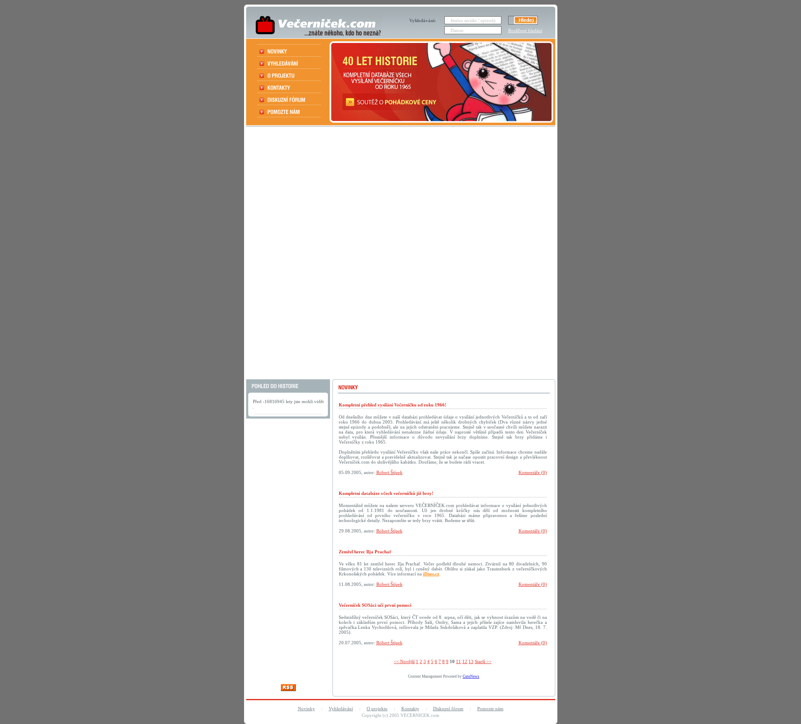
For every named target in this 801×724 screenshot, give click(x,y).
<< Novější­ (404, 661)
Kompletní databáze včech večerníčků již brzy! (386, 493)
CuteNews (471, 676)
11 (458, 661)
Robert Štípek (389, 472)
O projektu (377, 708)
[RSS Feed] (288, 688)
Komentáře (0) (533, 472)
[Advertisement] (399, 254)
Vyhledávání (341, 708)
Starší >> (483, 661)
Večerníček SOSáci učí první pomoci (375, 605)
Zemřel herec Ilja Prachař (365, 551)
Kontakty (410, 708)
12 (464, 661)
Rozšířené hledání (525, 30)
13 (471, 661)
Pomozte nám (490, 708)
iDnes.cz (431, 573)
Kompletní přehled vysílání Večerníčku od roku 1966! (392, 404)
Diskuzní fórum (448, 708)
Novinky (306, 708)
